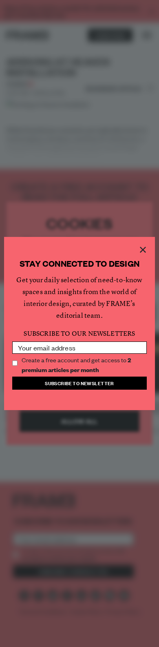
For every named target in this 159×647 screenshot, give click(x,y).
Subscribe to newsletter (79, 383)
